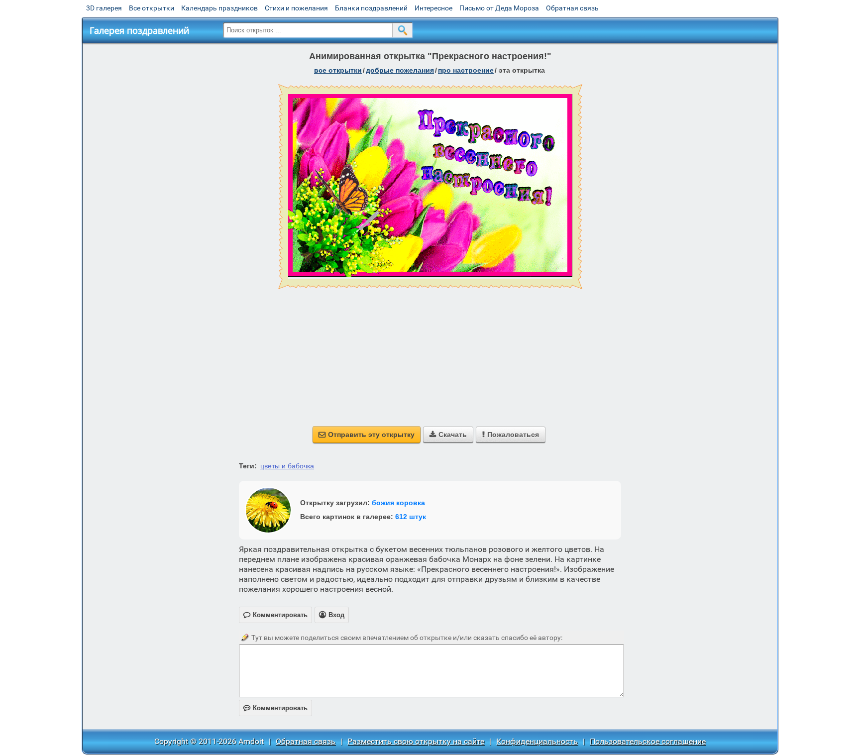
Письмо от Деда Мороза (499, 8)
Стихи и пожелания (296, 8)
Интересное (433, 8)
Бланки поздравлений (371, 8)
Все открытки (151, 8)
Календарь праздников (219, 8)
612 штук (410, 517)
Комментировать (275, 708)
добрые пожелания (400, 70)
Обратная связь (572, 8)
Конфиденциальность (537, 741)
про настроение (466, 70)
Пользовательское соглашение (648, 741)
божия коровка (398, 503)
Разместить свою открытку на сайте (415, 741)
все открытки (338, 70)
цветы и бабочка (287, 466)
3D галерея (104, 8)
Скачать (448, 434)
